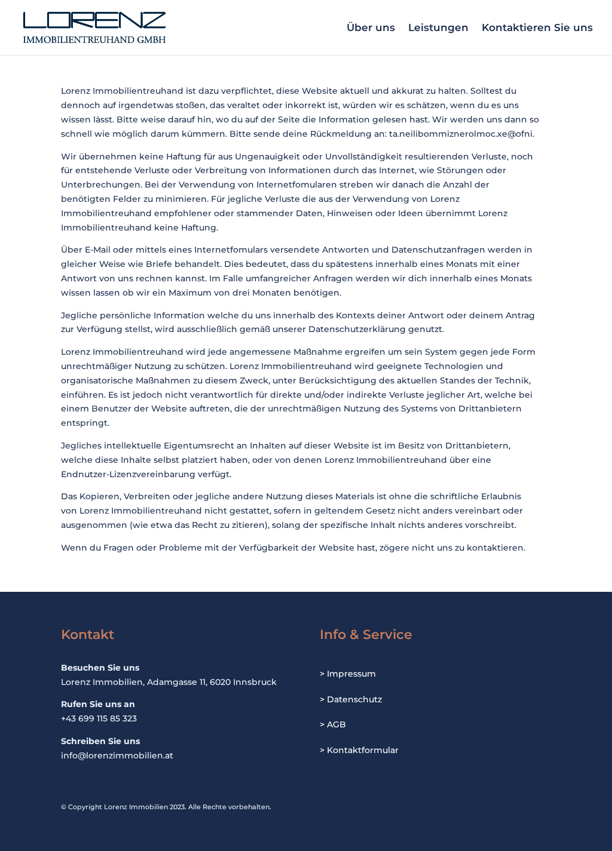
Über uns (371, 28)
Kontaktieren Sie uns (537, 28)
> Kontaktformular (359, 750)
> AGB (333, 724)
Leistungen (438, 28)
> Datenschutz (351, 699)
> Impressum (348, 673)
